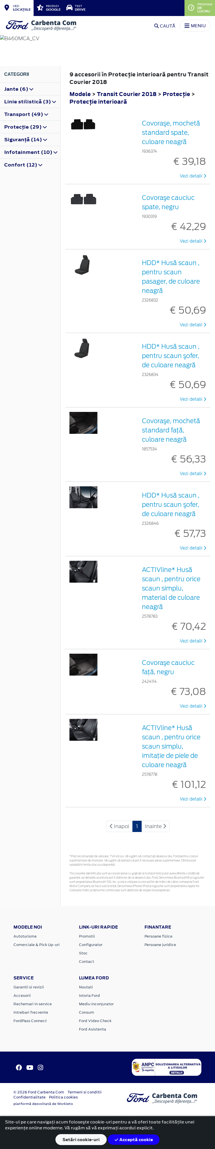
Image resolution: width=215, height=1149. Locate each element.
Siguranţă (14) (23, 139)
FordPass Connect (30, 1020)
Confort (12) (21, 164)
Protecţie (177, 94)
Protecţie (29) (23, 127)
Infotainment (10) (28, 152)
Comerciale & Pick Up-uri (36, 944)
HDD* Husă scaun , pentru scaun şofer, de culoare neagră (170, 356)
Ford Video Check (95, 1020)
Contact (86, 961)
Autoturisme (25, 936)
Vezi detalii (192, 176)
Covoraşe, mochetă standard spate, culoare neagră (171, 132)
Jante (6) (16, 89)
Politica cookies (63, 1097)
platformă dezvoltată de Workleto (43, 1104)
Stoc (83, 953)
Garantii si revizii (28, 987)
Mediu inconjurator (96, 1004)
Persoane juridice (160, 944)
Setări (81, 1140)
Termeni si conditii (84, 1092)
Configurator (90, 944)
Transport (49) (24, 114)
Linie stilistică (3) (28, 101)
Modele (80, 94)
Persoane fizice (158, 936)
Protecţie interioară (98, 101)
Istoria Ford (89, 995)
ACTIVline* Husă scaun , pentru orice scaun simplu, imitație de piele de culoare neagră (171, 746)
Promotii (87, 936)
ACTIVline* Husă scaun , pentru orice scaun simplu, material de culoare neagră (171, 588)
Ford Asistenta (92, 1029)
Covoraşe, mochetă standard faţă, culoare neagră (171, 430)
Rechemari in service (32, 1004)
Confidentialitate (29, 1097)
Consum (86, 1012)
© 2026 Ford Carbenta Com (38, 1092)
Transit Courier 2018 (126, 94)
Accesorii (22, 995)
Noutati (86, 987)
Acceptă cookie (135, 1140)
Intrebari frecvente (30, 1012)
